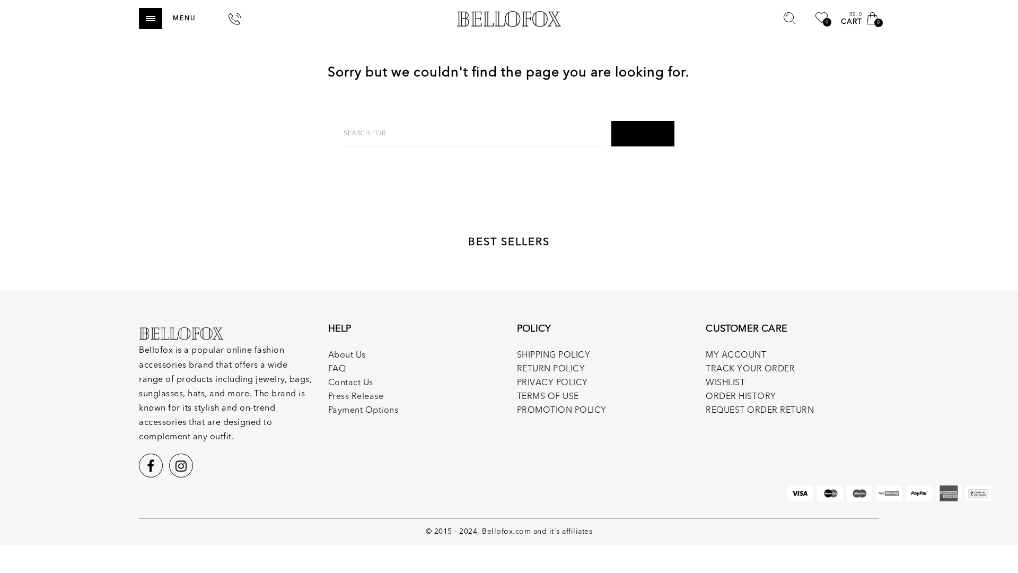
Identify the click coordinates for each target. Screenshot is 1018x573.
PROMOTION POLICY (562, 410)
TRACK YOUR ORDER (750, 369)
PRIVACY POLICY (552, 383)
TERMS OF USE (548, 397)
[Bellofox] (509, 18)
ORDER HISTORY (741, 397)
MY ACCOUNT (736, 355)
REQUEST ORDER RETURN (760, 410)
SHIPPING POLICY (554, 355)
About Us (347, 355)
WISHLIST (725, 383)
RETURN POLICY (551, 369)
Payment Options (363, 410)
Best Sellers (509, 242)
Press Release (356, 397)
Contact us (350, 383)
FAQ (337, 369)
